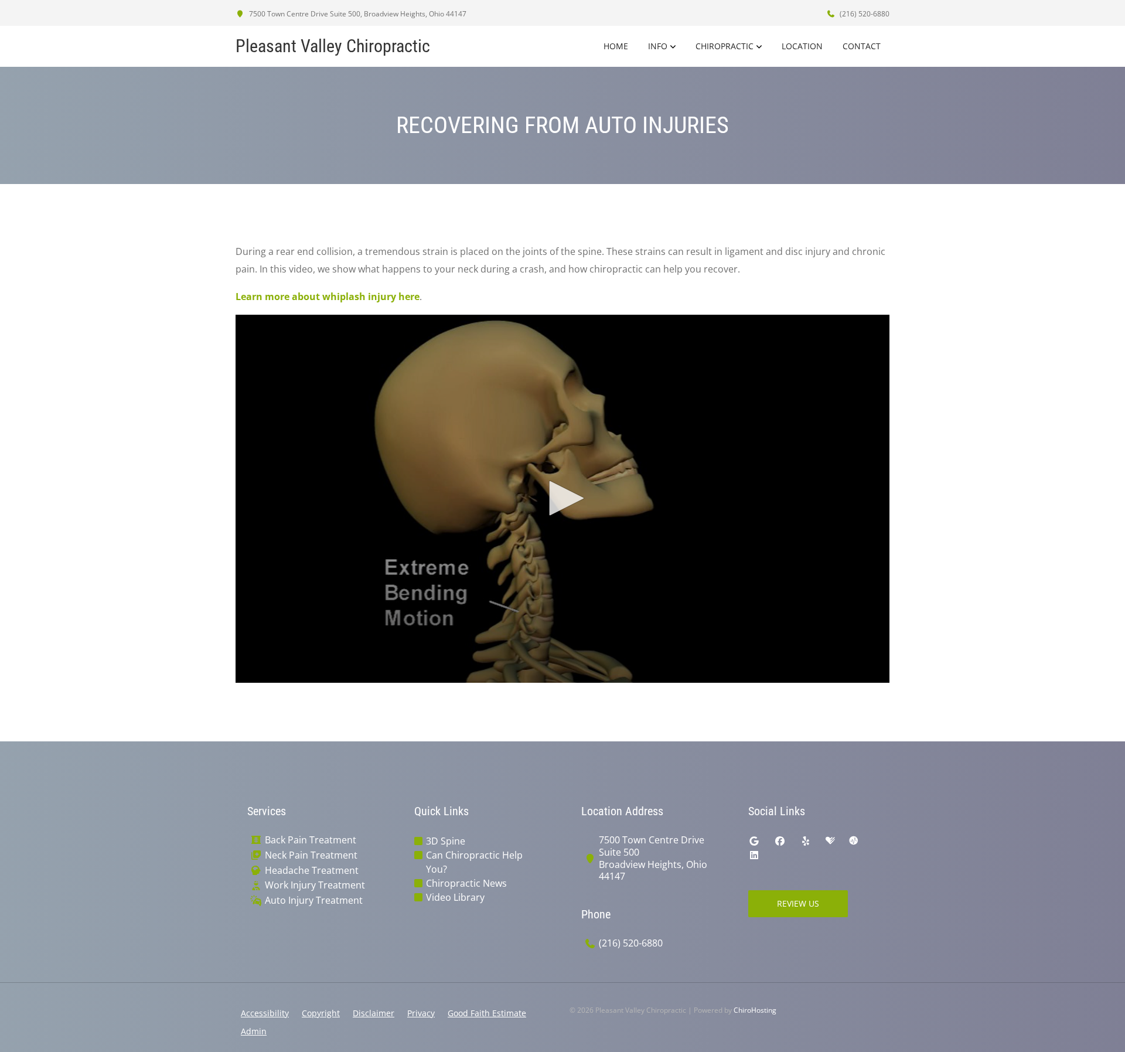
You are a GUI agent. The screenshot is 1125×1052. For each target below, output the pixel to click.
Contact (862, 46)
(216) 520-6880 (863, 14)
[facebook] (780, 841)
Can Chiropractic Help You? (474, 862)
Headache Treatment (312, 870)
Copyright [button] (321, 1013)
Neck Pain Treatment (311, 855)
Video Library (455, 897)
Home (616, 46)
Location (802, 46)
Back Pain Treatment (310, 840)
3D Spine (445, 841)
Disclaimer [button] (373, 1013)
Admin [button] (254, 1031)
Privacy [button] (421, 1013)
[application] (562, 499)
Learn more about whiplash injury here (328, 296)
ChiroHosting (755, 1010)
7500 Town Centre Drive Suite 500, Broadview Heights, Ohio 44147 (356, 14)
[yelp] (806, 841)
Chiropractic (725, 46)
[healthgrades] (830, 841)
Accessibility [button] (265, 1013)
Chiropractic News (466, 883)
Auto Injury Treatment (314, 900)
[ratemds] (853, 841)
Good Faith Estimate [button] (487, 1013)
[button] (562, 498)
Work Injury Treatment (315, 885)
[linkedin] (754, 855)
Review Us (798, 903)
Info (657, 46)
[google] (754, 841)
